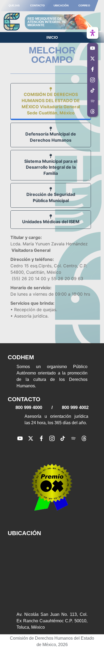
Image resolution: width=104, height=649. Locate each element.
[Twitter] (30, 438)
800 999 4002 (75, 407)
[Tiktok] (62, 438)
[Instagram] (52, 438)
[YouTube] (20, 438)
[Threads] (92, 111)
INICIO (52, 37)
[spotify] (73, 438)
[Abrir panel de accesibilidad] (92, 33)
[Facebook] (41, 438)
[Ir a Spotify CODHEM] (92, 101)
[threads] (84, 438)
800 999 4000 (28, 407)
